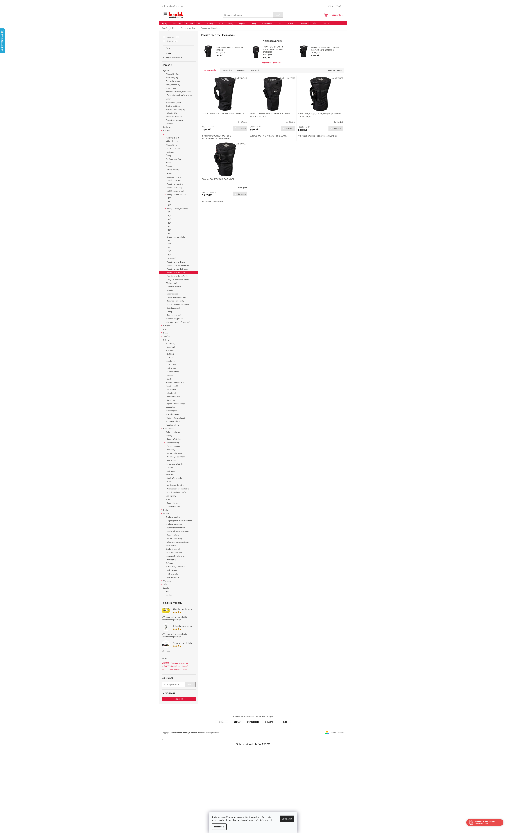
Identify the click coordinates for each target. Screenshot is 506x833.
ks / (178, 699)
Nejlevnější (227, 70)
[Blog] (284, 721)
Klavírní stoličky (173, 506)
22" (169, 247)
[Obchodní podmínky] (269, 721)
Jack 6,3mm (171, 364)
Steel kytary (171, 88)
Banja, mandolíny (173, 84)
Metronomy (171, 471)
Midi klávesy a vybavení (175, 566)
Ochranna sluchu (173, 432)
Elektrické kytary (173, 81)
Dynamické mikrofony (176, 527)
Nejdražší (241, 70)
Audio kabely (171, 410)
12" (169, 198)
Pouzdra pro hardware (176, 262)
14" (169, 205)
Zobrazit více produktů (271, 63)
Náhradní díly (171, 113)
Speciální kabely (172, 414)
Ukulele (166, 130)
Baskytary (167, 127)
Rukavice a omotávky (175, 300)
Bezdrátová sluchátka (175, 485)
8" (169, 212)
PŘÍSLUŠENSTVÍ (172, 141)
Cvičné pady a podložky (176, 297)
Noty (165, 329)
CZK (329, 6)
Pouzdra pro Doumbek (176, 272)
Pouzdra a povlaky (173, 177)
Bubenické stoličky (174, 503)
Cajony (169, 173)
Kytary (166, 70)
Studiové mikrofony (174, 524)
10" (169, 215)
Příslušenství (171, 283)
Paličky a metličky (173, 159)
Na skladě (172, 37)
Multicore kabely (173, 421)
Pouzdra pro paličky (175, 184)
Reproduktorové (173, 396)
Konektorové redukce (175, 382)
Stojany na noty (173, 446)
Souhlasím (287, 818)
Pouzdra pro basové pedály (178, 265)
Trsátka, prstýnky (173, 106)
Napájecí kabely (172, 425)
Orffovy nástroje (173, 169)
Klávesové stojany (174, 439)
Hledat (278, 15)
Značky (166, 588)
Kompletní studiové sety (176, 556)
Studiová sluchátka (174, 478)
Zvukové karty (172, 545)
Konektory (170, 361)
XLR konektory (173, 371)
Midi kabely (170, 343)
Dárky (165, 510)
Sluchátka (170, 474)
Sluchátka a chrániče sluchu (178, 304)
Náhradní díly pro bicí (174, 318)
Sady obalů (171, 258)
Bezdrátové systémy (174, 120)
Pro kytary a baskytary (176, 456)
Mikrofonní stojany (174, 453)
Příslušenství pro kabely (176, 418)
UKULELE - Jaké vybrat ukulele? (175, 663)
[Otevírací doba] (253, 721)
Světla (165, 584)
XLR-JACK (171, 357)
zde (271, 820)
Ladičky (170, 467)
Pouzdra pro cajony (174, 180)
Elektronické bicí (173, 148)
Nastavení (219, 826)
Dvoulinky (171, 400)
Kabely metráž (172, 386)
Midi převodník (173, 577)
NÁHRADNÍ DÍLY (172, 138)
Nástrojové (170, 347)
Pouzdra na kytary (173, 102)
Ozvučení (167, 581)
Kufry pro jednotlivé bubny (178, 279)
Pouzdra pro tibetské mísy (177, 276)
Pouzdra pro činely (174, 187)
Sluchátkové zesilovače (176, 492)
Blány (168, 162)
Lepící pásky (171, 495)
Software (169, 563)
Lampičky (171, 449)
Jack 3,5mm (171, 368)
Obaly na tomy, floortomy (177, 208)
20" (169, 244)
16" (169, 230)
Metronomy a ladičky (174, 464)
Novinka (171, 41)
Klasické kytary (172, 77)
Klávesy (166, 325)
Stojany (169, 435)
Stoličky (169, 123)
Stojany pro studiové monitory (179, 520)
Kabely (169, 311)
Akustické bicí (172, 145)
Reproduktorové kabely (175, 403)
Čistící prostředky (174, 308)
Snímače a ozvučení (174, 116)
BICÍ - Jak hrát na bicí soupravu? (175, 670)
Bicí (164, 134)
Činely (168, 155)
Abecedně (255, 70)
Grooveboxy (171, 559)
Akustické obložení (174, 552)
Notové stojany (173, 442)
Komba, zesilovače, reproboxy (178, 91)
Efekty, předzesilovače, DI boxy (179, 95)
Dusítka (170, 290)
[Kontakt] (237, 721)
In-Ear (169, 481)
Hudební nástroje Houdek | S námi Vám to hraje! (253, 716)
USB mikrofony (173, 535)
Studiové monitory (173, 517)
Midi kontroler (172, 574)
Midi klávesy (172, 570)
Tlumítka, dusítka (174, 286)
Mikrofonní (170, 350)
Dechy (166, 333)
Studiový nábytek (173, 549)
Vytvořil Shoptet (337, 732)
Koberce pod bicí (174, 315)
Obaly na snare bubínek (177, 194)
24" (169, 251)
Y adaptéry (170, 407)
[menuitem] (164, 23)
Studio (166, 513)
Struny (168, 98)
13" (169, 201)
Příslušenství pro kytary (175, 109)
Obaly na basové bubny (176, 237)
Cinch (169, 379)
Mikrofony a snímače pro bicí (178, 322)
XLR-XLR (170, 354)
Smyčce (166, 336)
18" (169, 233)
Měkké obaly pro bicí (175, 191)
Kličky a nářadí (172, 293)
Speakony (170, 375)
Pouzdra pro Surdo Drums (177, 269)
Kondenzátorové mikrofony (178, 531)
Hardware (170, 152)
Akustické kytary (173, 74)
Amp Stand (171, 460)
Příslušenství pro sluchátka (178, 488)
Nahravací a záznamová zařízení (179, 542)
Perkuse (169, 166)
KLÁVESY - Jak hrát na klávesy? (175, 666)
